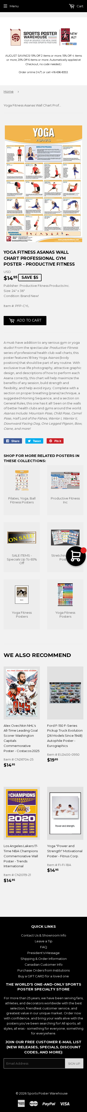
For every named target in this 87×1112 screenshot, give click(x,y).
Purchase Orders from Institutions (43, 970)
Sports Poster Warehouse (47, 1093)
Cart (79, 6)
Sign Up (74, 1063)
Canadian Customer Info (44, 964)
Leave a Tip (43, 941)
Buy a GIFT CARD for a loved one (43, 976)
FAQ (43, 947)
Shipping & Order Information (44, 959)
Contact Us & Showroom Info (43, 935)
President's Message (43, 953)
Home (9, 91)
